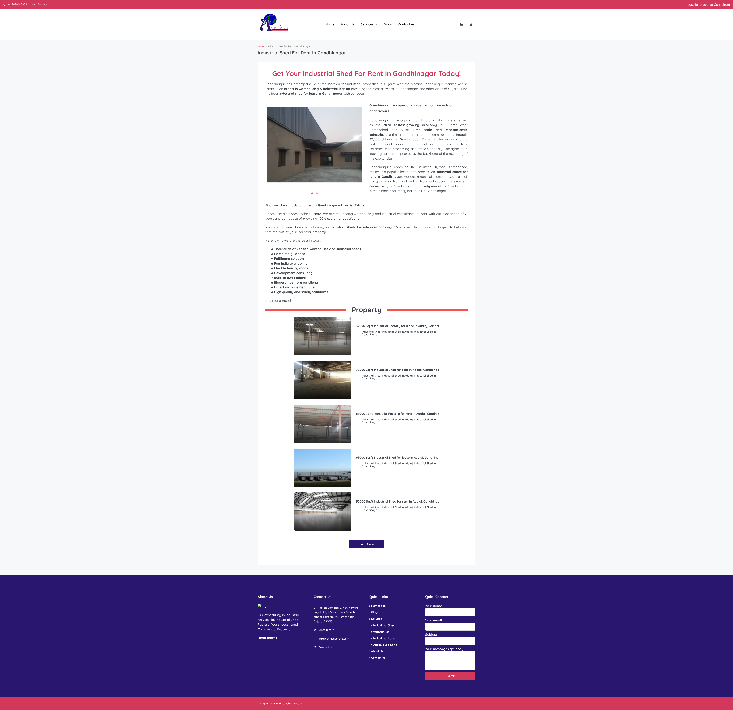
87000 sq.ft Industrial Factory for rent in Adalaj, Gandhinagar (401, 414)
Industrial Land (384, 638)
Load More (367, 544)
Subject (431, 635)
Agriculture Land (385, 645)
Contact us (44, 4)
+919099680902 (17, 4)
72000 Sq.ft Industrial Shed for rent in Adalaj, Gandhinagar (399, 370)
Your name (433, 606)
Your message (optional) (444, 649)
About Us (347, 24)
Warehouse (381, 632)
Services (367, 24)
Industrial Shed (384, 625)
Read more (267, 638)
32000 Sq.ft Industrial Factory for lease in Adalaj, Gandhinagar (402, 326)
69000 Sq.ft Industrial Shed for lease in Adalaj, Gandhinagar (400, 457)
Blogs (388, 24)
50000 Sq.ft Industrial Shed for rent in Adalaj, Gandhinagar (399, 501)
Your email (433, 620)
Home (329, 24)
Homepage (378, 606)
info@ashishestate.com (334, 638)
